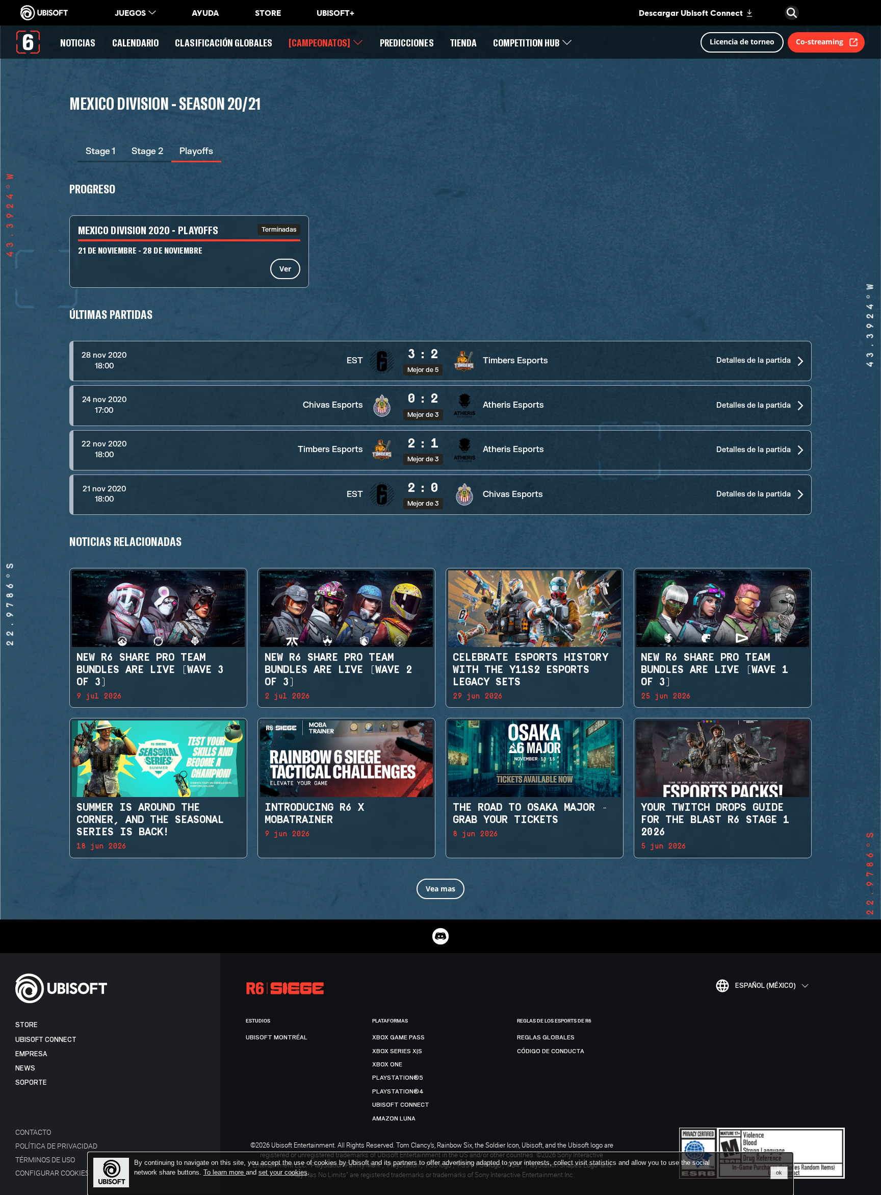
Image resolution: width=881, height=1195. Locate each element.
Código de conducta (550, 1051)
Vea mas (440, 888)
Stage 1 (100, 151)
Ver (285, 268)
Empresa (31, 1054)
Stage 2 (147, 151)
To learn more (224, 1172)
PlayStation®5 (397, 1077)
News (25, 1068)
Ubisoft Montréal (276, 1037)
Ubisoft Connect (45, 1039)
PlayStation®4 (398, 1091)
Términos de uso (45, 1159)
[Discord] (440, 936)
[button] (440, 361)
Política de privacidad (56, 1146)
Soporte (31, 1082)
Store (26, 1025)
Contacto (33, 1132)
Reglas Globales (546, 1037)
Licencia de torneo (742, 41)
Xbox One (387, 1064)
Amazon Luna (394, 1118)
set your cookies (282, 1172)
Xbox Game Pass (398, 1037)
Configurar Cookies (52, 1173)
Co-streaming (819, 41)
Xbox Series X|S (397, 1051)
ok (779, 1172)
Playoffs (196, 151)
